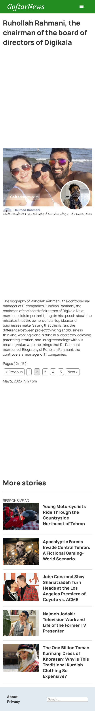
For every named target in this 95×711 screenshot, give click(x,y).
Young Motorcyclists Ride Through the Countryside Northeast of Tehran (64, 515)
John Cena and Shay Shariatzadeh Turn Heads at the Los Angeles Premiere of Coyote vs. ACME (64, 588)
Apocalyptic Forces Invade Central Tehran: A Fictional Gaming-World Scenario (66, 550)
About (12, 696)
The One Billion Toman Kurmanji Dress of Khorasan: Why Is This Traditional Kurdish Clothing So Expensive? (66, 662)
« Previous (14, 371)
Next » (73, 371)
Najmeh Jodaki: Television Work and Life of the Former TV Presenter (64, 622)
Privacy (13, 701)
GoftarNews (26, 6)
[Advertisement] (47, 99)
